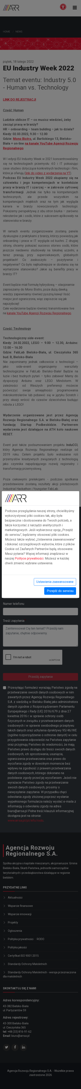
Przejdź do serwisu (60, 591)
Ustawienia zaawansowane (55, 582)
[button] (75, 7)
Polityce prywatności (29, 558)
